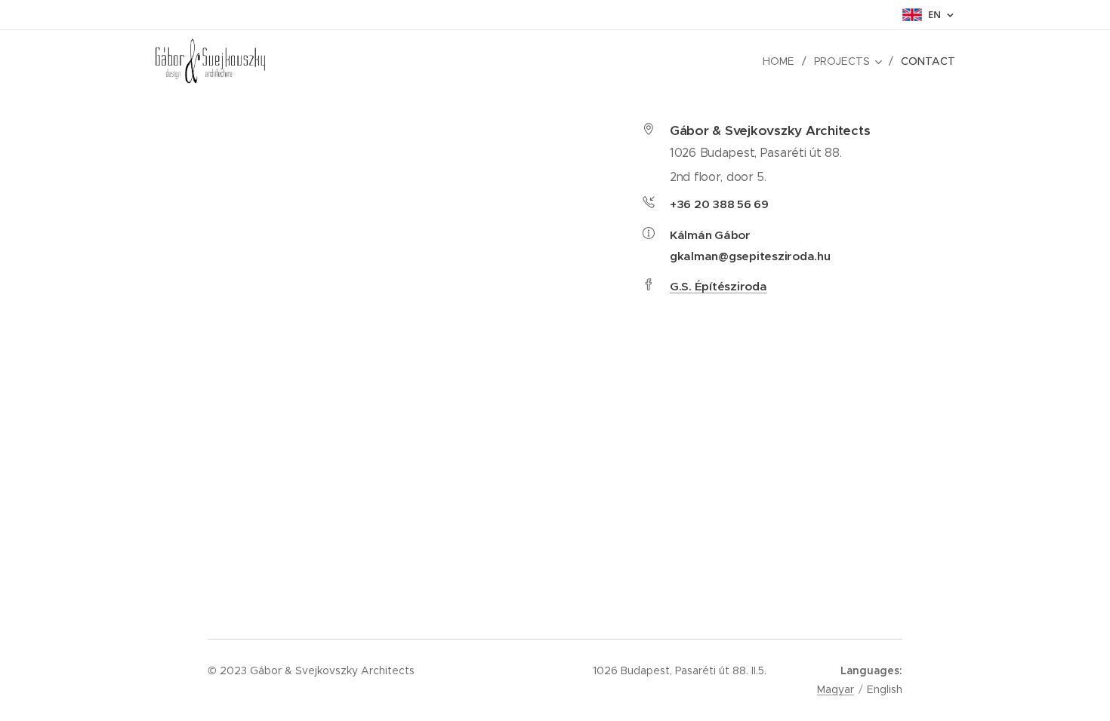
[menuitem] (782, 61)
